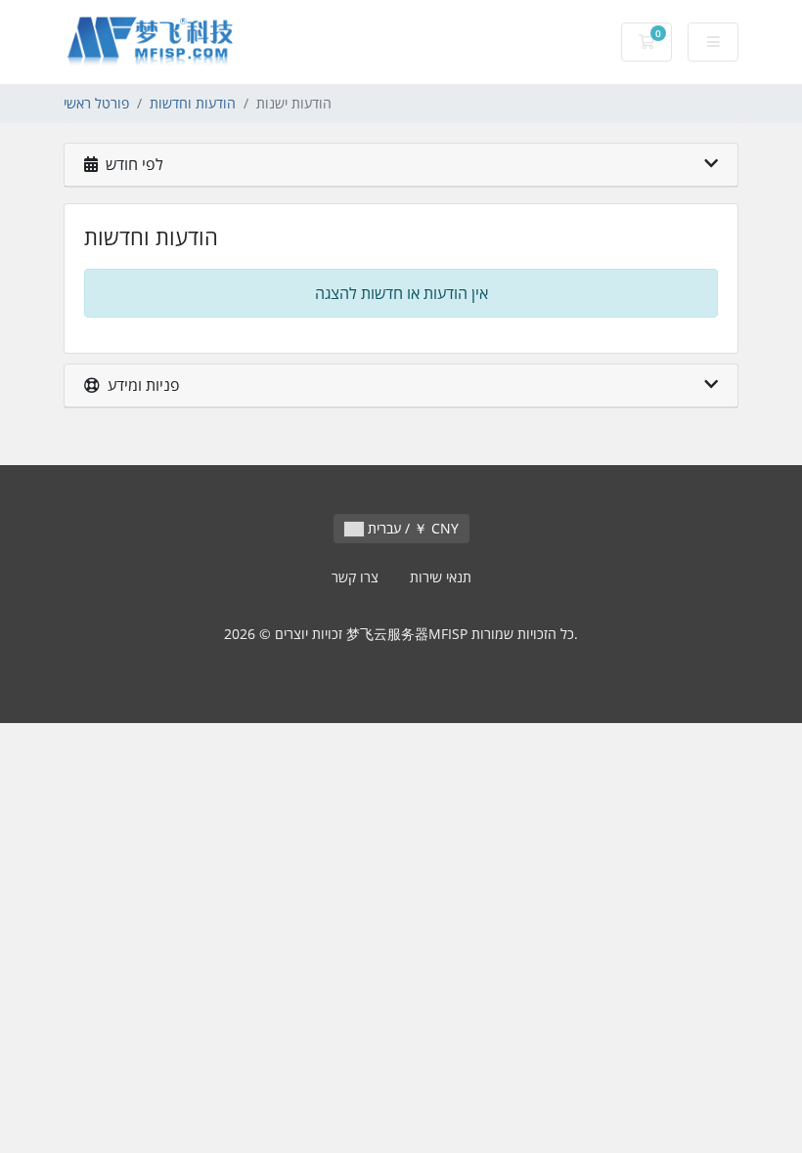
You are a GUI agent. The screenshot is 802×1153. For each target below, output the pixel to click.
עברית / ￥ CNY (411, 528)
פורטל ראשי (96, 103)
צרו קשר (355, 577)
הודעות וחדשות (193, 103)
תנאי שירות (440, 577)
